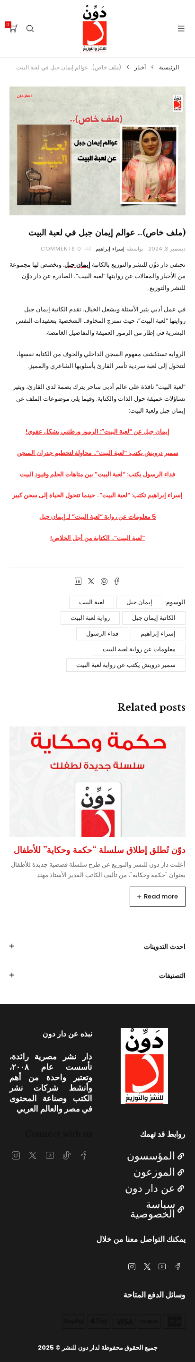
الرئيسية (169, 67)
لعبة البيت (91, 602)
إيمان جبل (139, 602)
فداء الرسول (102, 633)
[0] (13, 28)
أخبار (140, 67)
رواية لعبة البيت (90, 617)
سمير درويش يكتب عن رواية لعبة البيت (126, 664)
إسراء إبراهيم (110, 248)
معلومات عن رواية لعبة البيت (139, 649)
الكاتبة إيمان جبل (154, 617)
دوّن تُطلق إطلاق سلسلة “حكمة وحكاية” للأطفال (100, 850)
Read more (161, 896)
